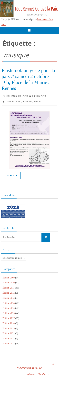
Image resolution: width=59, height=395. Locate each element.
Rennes (37, 100)
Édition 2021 (8, 332)
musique (27, 100)
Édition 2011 (8, 286)
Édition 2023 (8, 342)
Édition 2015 (8, 306)
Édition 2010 (39, 95)
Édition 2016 (8, 311)
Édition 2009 (8, 276)
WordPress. (43, 372)
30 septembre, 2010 (17, 95)
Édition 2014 (8, 301)
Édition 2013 (8, 296)
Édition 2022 (8, 337)
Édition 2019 (8, 327)
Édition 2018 (8, 322)
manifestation (13, 100)
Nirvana (31, 372)
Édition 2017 (8, 317)
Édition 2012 (8, 291)
